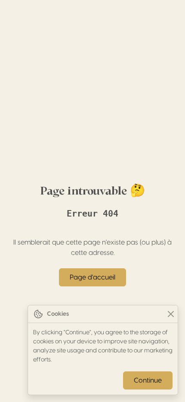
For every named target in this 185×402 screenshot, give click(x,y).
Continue (148, 380)
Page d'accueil (92, 277)
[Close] (170, 314)
